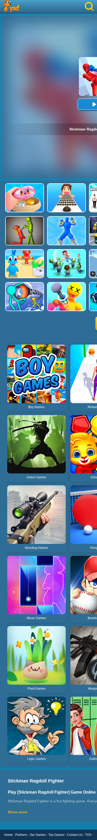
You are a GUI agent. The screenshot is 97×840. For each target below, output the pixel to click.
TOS (88, 835)
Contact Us (75, 835)
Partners (21, 835)
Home (8, 835)
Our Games (38, 835)
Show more (17, 812)
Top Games (56, 835)
